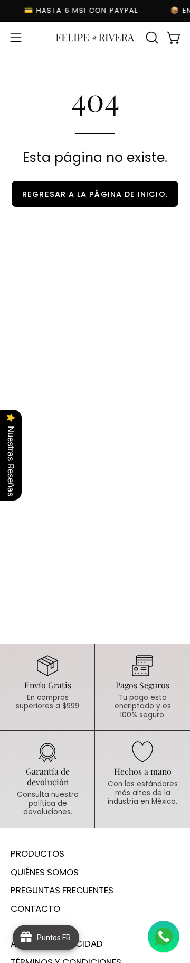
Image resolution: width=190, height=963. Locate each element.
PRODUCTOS (37, 853)
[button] (151, 37)
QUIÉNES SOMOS (45, 872)
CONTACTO (35, 908)
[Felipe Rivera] (95, 37)
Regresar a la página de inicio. (94, 194)
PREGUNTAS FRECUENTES (62, 890)
